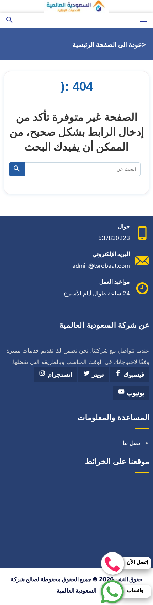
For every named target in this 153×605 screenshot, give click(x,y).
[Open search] (9, 20)
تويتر (97, 374)
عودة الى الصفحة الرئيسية (107, 44)
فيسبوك (133, 374)
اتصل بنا (132, 442)
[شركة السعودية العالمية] (76, 6)
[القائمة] (143, 20)
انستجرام (59, 374)
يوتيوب (134, 393)
